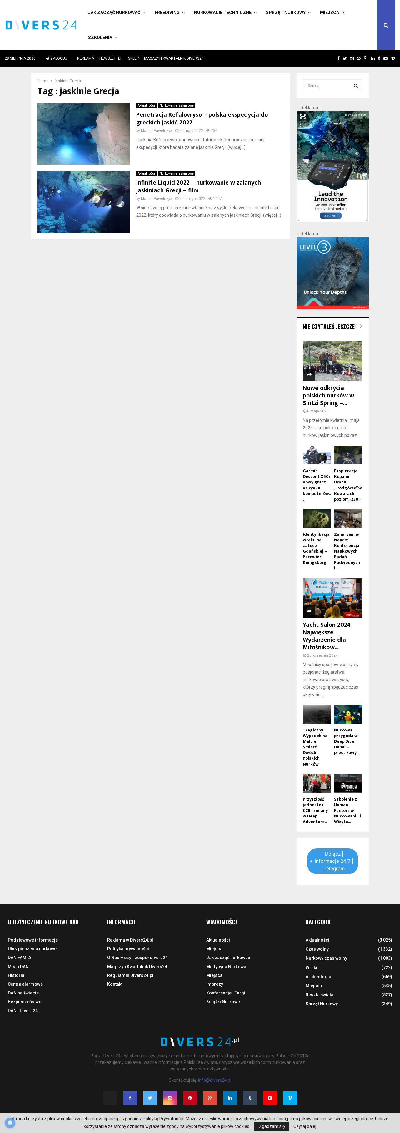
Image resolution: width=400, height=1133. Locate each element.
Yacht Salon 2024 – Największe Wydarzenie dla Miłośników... (329, 636)
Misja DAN (18, 966)
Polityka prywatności (128, 948)
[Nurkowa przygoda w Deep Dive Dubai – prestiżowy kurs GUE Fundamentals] (348, 714)
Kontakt (114, 984)
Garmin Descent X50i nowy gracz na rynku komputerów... (317, 485)
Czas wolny (317, 949)
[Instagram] (170, 1098)
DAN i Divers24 (23, 1010)
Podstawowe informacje (33, 940)
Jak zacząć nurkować (114, 12)
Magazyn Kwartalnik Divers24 (174, 58)
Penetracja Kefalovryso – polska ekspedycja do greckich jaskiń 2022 (202, 118)
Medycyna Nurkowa (226, 966)
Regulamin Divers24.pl (130, 975)
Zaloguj (58, 58)
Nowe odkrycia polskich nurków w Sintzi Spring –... (328, 395)
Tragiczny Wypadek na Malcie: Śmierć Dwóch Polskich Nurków (315, 746)
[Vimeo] (290, 1098)
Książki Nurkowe (223, 1001)
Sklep (133, 58)
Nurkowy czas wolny (326, 958)
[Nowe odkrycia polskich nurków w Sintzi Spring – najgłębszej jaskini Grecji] (332, 361)
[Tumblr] (250, 1098)
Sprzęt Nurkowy (286, 12)
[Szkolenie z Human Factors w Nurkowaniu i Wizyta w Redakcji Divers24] (348, 783)
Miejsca (329, 12)
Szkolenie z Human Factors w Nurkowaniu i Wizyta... (347, 810)
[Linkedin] (230, 1098)
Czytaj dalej (304, 1126)
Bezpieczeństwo (25, 1001)
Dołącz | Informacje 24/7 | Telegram (334, 861)
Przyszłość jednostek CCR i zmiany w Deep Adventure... (315, 810)
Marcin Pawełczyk (156, 131)
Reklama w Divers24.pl (130, 940)
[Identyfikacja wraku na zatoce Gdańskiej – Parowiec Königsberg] (317, 518)
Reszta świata (319, 994)
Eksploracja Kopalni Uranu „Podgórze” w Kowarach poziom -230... (348, 485)
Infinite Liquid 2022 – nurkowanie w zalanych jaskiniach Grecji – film (198, 186)
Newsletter (111, 58)
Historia (16, 975)
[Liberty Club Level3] (333, 307)
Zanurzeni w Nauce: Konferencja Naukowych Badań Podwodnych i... (347, 551)
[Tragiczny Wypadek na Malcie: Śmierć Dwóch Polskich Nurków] (317, 714)
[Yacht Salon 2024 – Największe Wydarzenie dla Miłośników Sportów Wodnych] (332, 598)
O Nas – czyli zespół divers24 (137, 957)
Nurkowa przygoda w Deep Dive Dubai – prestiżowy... (346, 741)
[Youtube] (270, 1098)
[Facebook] (130, 1098)
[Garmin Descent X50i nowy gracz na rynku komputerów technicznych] (317, 455)
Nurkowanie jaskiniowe (177, 105)
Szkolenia (100, 37)
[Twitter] (150, 1098)
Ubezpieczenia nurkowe (32, 948)
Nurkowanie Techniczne (223, 12)
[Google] (210, 1098)
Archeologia (318, 976)
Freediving (167, 12)
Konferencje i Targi (225, 992)
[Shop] (332, 58)
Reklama (85, 58)
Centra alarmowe (25, 984)
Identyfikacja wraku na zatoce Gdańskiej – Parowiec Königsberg (316, 548)
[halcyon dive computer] (333, 220)
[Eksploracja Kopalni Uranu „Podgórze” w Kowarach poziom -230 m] (348, 455)
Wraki (311, 967)
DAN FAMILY (20, 957)
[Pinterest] (190, 1098)
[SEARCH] (355, 85)
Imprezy (214, 984)
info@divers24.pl (214, 1080)
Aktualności (146, 105)
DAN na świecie (23, 992)
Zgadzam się (272, 1126)
